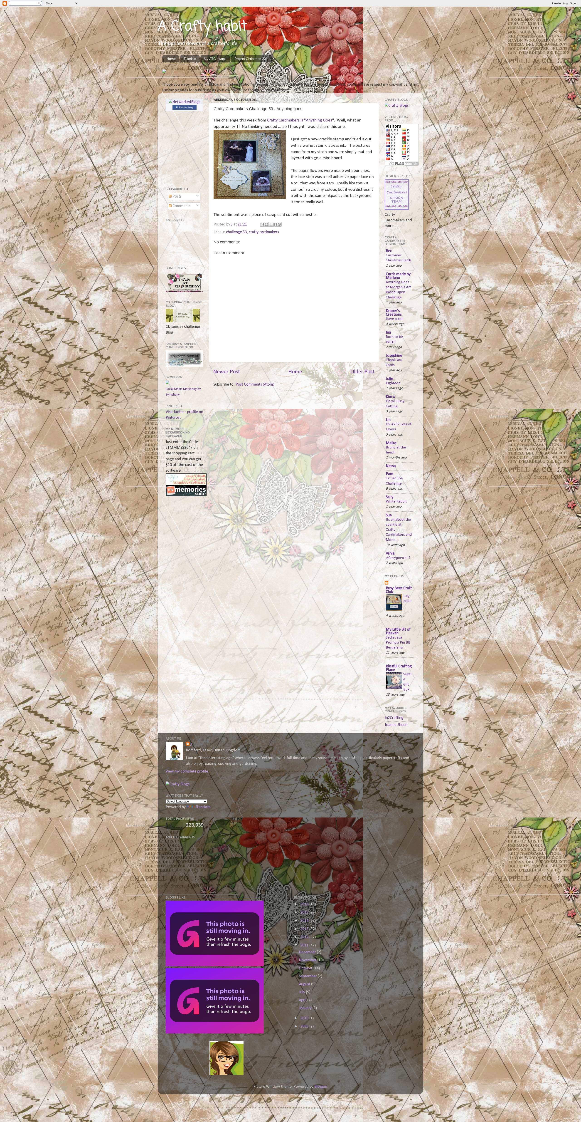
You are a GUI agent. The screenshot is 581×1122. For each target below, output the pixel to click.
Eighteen (393, 383)
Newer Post (226, 372)
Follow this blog (184, 107)
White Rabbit (396, 501)
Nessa (391, 466)
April (303, 1000)
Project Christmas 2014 (251, 59)
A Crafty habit (202, 26)
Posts (177, 196)
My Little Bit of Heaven (398, 631)
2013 (304, 929)
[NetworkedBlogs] (184, 102)
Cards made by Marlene (398, 276)
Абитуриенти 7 (398, 558)
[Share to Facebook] (275, 224)
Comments (181, 206)
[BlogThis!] (266, 224)
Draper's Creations (394, 313)
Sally (389, 497)
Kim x (390, 397)
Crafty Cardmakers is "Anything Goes (299, 120)
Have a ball (394, 319)
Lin (388, 420)
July (302, 992)
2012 (304, 937)
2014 (304, 921)
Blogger (320, 1087)
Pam (389, 474)
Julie (389, 379)
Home (171, 59)
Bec (389, 251)
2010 (304, 1018)
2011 (304, 945)
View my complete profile (187, 771)
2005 (304, 1026)
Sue (389, 515)
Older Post (362, 372)
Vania (390, 553)
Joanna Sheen (396, 725)
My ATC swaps (215, 59)
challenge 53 (236, 232)
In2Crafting (394, 718)
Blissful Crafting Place (399, 668)
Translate (203, 807)
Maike (391, 443)
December (308, 952)
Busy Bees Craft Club (399, 590)
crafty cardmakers (264, 232)
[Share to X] (270, 224)
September (308, 976)
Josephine (394, 356)
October (306, 968)
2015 (304, 912)
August (305, 984)
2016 (304, 904)
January (306, 1008)
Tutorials (190, 59)
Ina (388, 332)
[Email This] (262, 224)
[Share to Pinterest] (279, 224)
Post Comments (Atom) (255, 384)
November (308, 960)
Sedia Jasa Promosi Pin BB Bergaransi (398, 642)
